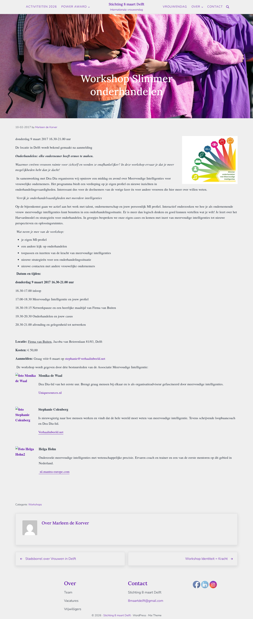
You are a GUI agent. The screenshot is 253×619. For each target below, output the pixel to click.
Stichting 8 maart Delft (126, 4)
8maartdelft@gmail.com (145, 600)
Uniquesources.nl (50, 392)
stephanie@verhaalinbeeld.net (85, 358)
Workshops (35, 504)
